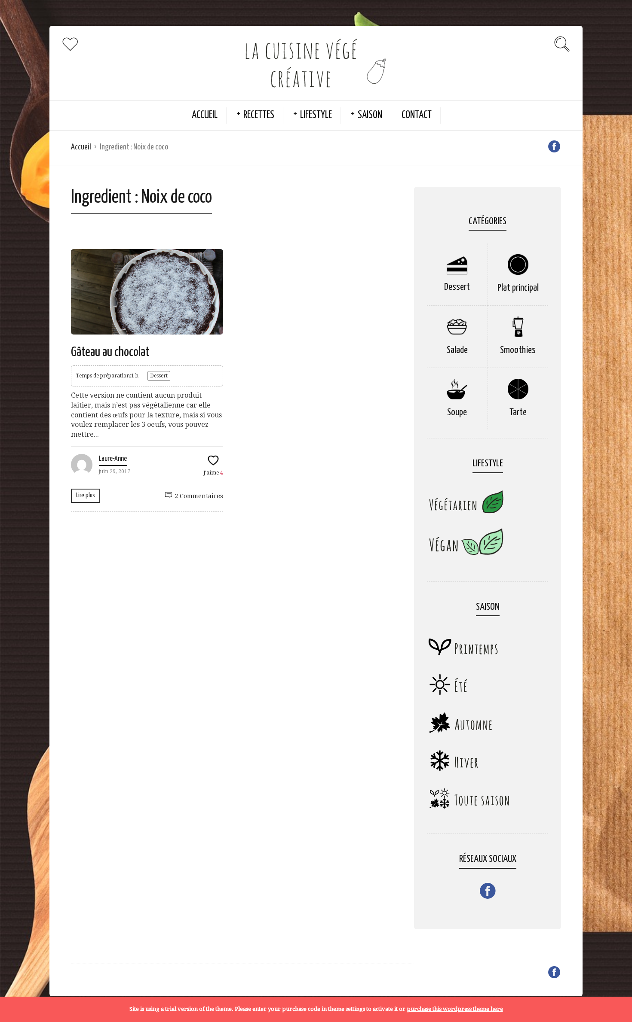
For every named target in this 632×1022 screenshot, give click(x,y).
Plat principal (518, 288)
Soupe (457, 412)
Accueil (205, 115)
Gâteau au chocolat (110, 352)
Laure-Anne (113, 458)
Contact (417, 115)
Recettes (258, 115)
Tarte (518, 412)
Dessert (159, 376)
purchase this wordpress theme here (455, 1009)
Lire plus (85, 495)
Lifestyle (316, 115)
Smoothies (518, 350)
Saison (370, 115)
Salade (457, 350)
